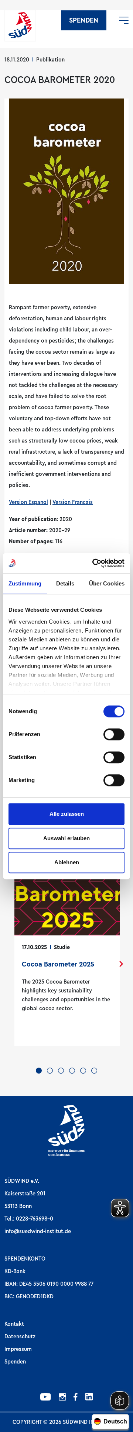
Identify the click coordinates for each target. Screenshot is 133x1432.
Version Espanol (28, 502)
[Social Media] (45, 1398)
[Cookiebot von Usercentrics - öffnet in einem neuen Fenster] (94, 563)
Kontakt (14, 1324)
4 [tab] (72, 1070)
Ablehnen (66, 862)
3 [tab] (61, 1070)
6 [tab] (94, 1070)
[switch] (114, 734)
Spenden (83, 20)
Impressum (18, 1349)
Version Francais (72, 502)
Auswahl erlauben (66, 838)
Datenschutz (19, 1336)
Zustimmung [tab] (24, 583)
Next (121, 964)
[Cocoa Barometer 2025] (67, 950)
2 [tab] (50, 1070)
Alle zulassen (67, 814)
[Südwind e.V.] (20, 25)
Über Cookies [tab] (107, 583)
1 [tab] (38, 1070)
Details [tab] (65, 583)
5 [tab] (83, 1070)
